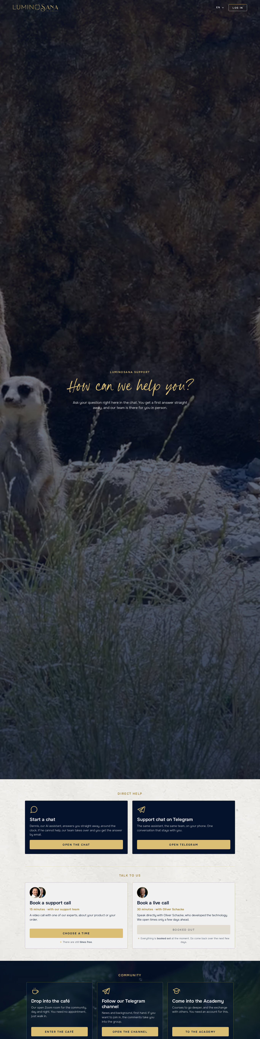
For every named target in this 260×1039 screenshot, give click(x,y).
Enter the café (59, 1031)
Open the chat (76, 844)
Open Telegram (183, 844)
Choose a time (76, 933)
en (218, 7)
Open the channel (130, 1031)
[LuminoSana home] (35, 7)
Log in (238, 7)
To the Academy (201, 1031)
